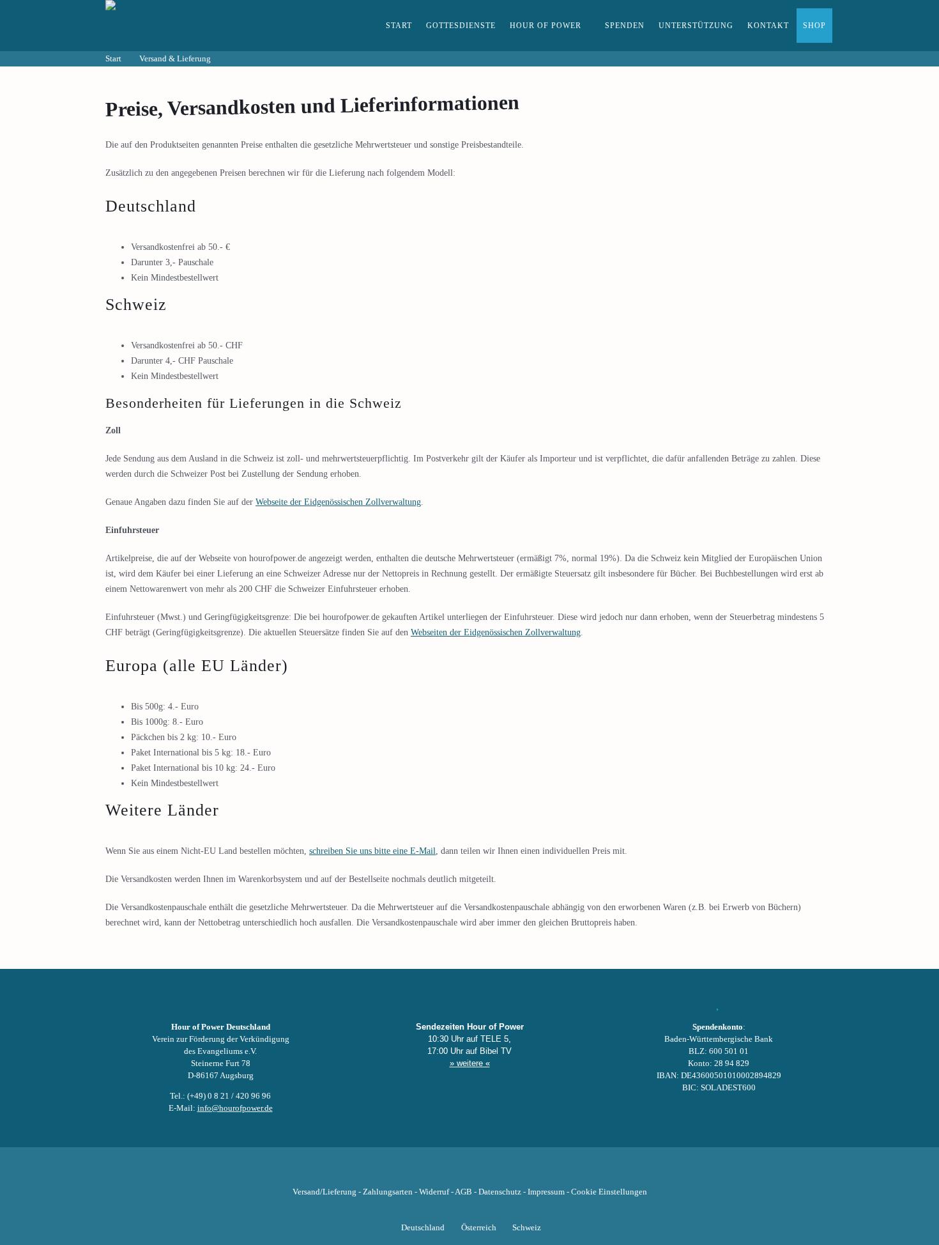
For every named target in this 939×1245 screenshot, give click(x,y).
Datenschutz (499, 1191)
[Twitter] (426, 1172)
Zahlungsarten (388, 1191)
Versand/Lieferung (324, 1191)
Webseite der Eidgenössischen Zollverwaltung (338, 502)
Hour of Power (545, 25)
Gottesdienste (461, 25)
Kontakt (768, 25)
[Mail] (534, 1172)
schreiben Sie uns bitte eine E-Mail (372, 851)
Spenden (625, 25)
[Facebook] (404, 1172)
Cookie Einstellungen (609, 1191)
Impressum (546, 1191)
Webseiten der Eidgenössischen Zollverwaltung (496, 632)
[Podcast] (513, 1172)
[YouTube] (447, 1172)
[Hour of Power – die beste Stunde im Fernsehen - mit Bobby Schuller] (175, 25)
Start (399, 25)
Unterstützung (696, 25)
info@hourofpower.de (235, 1108)
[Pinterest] (491, 1172)
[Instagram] (469, 1172)
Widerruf (434, 1191)
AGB (463, 1191)
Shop (814, 25)
